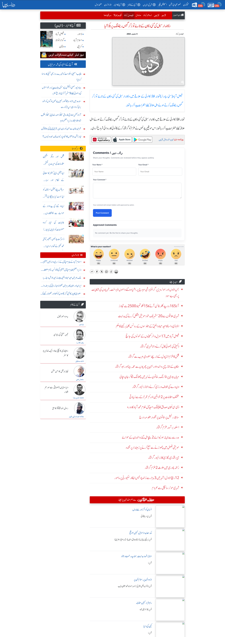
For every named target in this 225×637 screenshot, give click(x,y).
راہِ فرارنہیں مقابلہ (144, 603)
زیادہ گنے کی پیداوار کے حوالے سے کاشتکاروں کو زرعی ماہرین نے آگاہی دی (53, 213)
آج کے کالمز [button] (132, 4)
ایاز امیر (81, 324)
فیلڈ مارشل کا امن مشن (59, 371)
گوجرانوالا (118, 15)
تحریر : (150, 562)
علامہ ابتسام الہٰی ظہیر (76, 416)
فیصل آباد (128, 15)
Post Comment (102, 213)
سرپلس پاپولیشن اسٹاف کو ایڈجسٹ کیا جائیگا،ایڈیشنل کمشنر (53, 196)
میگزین (186, 4)
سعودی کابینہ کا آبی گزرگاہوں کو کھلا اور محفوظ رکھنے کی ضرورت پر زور (61, 294)
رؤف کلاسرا (80, 342)
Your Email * (143, 165)
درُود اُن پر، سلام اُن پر (143, 579)
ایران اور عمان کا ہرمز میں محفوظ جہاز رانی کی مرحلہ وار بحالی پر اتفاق (61, 286)
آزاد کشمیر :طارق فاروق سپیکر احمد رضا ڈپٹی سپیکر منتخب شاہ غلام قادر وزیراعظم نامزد (61, 117)
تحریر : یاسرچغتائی (146, 516)
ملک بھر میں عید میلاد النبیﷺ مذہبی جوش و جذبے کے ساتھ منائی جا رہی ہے (61, 278)
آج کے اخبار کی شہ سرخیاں (60, 64)
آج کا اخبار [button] (118, 4)
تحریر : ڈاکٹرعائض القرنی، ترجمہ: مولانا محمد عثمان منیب (135, 586)
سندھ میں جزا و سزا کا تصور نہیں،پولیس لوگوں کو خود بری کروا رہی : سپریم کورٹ (61, 104)
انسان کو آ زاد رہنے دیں (142, 509)
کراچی (156, 15)
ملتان (138, 15)
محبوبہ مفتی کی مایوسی (61, 334)
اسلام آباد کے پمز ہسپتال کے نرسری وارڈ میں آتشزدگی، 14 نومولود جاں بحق (60, 262)
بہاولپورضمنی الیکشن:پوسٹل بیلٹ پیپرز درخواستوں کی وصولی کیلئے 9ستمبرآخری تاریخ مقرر (61, 90)
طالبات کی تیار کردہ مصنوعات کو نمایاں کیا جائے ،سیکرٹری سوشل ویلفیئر (53, 229)
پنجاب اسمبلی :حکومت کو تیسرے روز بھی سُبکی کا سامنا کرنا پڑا (61, 76)
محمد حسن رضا (78, 397)
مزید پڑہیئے (174, 281)
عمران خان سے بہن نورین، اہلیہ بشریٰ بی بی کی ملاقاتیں (61, 128)
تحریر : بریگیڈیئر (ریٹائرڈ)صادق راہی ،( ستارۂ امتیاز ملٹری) (133, 539)
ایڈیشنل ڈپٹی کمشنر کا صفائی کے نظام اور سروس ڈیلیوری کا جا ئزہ (53, 180)
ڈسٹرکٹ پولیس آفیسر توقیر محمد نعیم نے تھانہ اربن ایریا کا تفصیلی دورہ (53, 246)
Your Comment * (99, 180)
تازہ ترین (107, 4)
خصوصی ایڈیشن (175, 4)
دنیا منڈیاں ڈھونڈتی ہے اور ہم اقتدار (56, 390)
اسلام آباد (147, 15)
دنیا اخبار (177, 15)
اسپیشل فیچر (162, 4)
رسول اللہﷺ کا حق (60, 408)
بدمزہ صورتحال (62, 316)
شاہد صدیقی (80, 361)
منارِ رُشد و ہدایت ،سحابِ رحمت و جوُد (136, 556)
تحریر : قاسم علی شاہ (146, 609)
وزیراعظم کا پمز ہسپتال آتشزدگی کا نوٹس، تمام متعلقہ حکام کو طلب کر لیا (62, 270)
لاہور (164, 15)
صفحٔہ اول (99, 4)
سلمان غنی (80, 379)
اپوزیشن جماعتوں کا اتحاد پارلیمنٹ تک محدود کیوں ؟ (62, 136)
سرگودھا (107, 15)
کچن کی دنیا (147, 626)
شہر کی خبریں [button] (147, 4)
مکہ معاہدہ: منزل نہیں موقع (140, 533)
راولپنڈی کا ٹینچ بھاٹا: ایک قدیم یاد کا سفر (55, 353)
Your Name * (97, 165)
